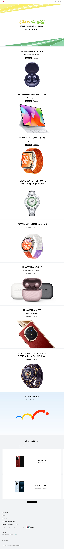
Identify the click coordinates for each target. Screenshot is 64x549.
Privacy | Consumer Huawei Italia (34, 542)
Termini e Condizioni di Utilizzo (14, 542)
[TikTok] (15, 535)
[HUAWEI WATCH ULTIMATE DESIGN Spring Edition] (32, 197)
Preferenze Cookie (51, 542)
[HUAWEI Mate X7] (32, 327)
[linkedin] (11, 535)
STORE (4, 515)
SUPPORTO (5, 518)
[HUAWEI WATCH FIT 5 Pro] (32, 154)
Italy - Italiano (6, 540)
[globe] (2, 540)
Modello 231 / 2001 (24, 542)
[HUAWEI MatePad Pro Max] (32, 111)
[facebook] (3, 535)
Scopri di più (28, 58)
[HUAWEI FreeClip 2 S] (32, 68)
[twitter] (5, 535)
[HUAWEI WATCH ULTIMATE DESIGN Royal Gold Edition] (32, 370)
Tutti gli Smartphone (32, 501)
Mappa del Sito (5, 542)
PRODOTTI (5, 512)
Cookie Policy (43, 542)
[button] (55, 2)
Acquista (36, 58)
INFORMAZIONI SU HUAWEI (8, 521)
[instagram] (8, 535)
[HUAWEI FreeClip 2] (32, 284)
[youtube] (13, 535)
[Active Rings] (32, 413)
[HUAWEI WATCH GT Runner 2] (32, 240)
